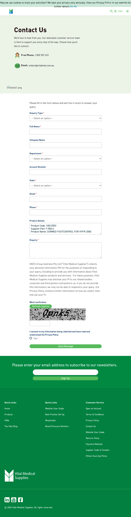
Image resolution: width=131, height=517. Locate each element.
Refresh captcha (40, 306)
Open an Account (93, 408)
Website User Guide (54, 408)
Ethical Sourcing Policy (96, 456)
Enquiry (33, 240)
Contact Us (91, 426)
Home (7, 408)
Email (32, 193)
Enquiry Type (36, 113)
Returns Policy (92, 438)
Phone (33, 207)
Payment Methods (94, 444)
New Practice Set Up (54, 414)
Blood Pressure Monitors (57, 426)
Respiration (50, 420)
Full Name (35, 126)
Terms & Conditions (95, 414)
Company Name (37, 140)
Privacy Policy (37, 291)
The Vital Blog (10, 426)
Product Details (37, 220)
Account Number (38, 166)
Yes (35, 338)
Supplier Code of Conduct (97, 450)
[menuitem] (65, 500)
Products (8, 414)
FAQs (6, 420)
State (32, 180)
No (75, 6)
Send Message (65, 346)
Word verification (38, 302)
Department (35, 153)
